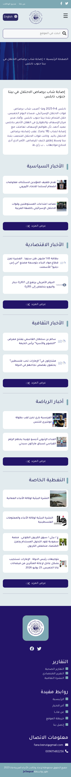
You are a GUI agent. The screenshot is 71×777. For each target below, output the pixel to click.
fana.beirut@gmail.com (48, 745)
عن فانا (22, 4)
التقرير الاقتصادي (53, 673)
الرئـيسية (58, 699)
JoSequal (28, 772)
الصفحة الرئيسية (57, 59)
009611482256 (54, 751)
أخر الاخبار (58, 706)
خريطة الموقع (55, 718)
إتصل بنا (58, 725)
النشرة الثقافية (54, 678)
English (8, 17)
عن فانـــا (59, 712)
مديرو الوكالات (9, 4)
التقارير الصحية (54, 669)
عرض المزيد (38, 226)
